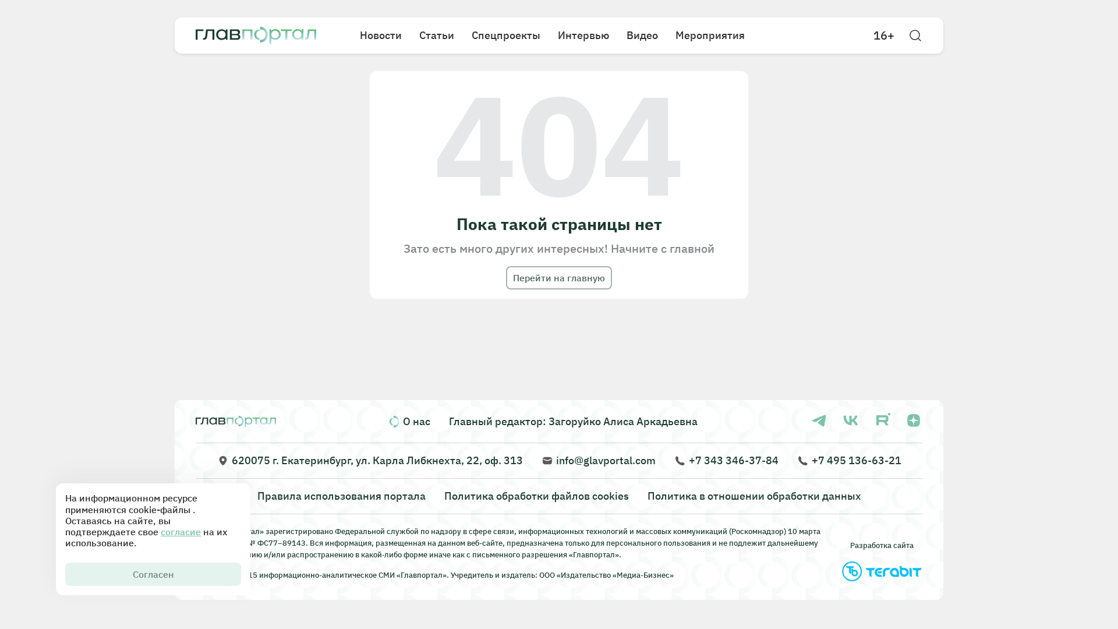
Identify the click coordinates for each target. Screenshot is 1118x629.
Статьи (436, 35)
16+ (883, 35)
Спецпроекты (506, 35)
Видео (642, 35)
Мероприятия (710, 35)
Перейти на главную (559, 278)
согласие (181, 532)
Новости (381, 35)
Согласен (153, 574)
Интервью (583, 35)
